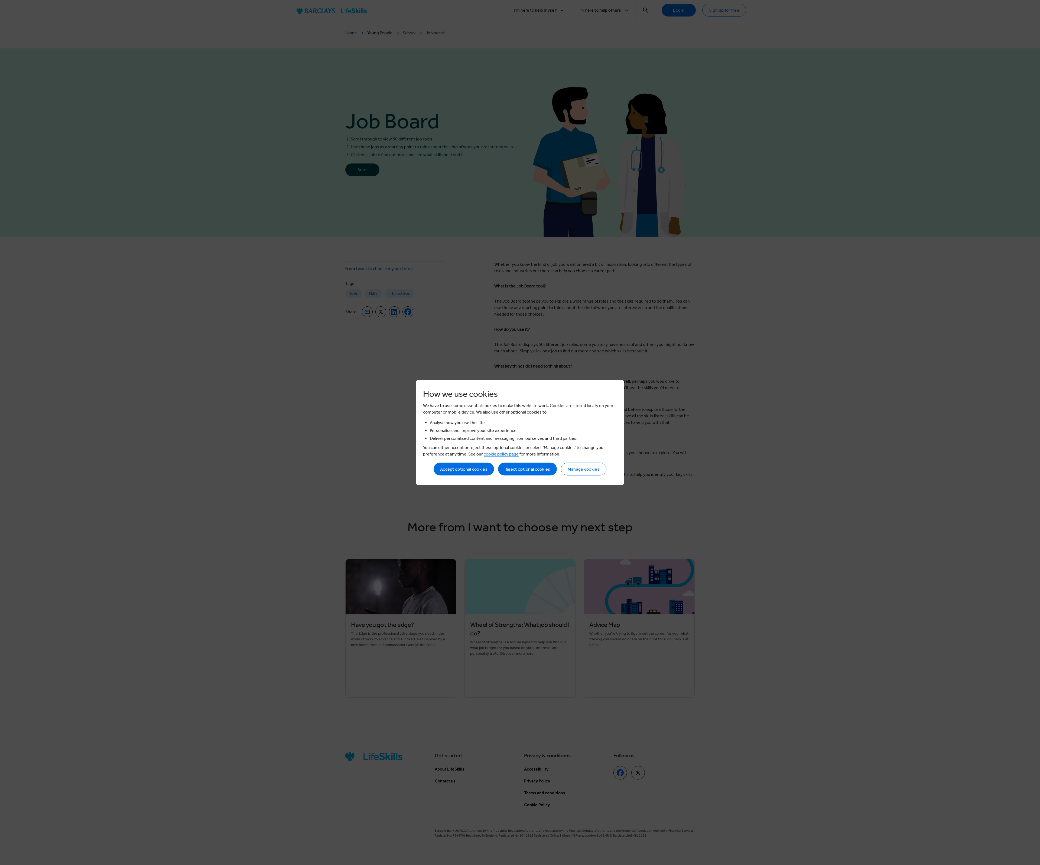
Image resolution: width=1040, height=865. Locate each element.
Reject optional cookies (527, 469)
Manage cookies (584, 469)
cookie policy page (501, 454)
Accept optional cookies (463, 469)
